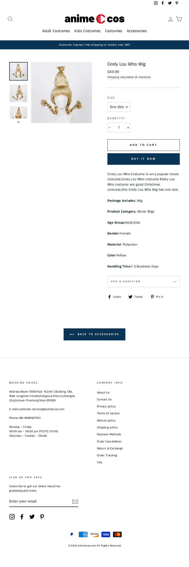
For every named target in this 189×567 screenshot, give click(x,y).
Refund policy (106, 420)
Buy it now (143, 159)
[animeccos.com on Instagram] (12, 516)
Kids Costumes (87, 31)
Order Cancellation (109, 441)
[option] (94, 45)
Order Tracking (107, 455)
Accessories (137, 31)
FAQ (99, 462)
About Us (103, 392)
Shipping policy (107, 427)
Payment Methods (109, 434)
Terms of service (108, 413)
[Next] (18, 120)
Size (111, 98)
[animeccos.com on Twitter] (32, 516)
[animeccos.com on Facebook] (22, 516)
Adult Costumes (56, 31)
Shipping (113, 77)
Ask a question (126, 281)
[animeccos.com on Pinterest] (42, 516)
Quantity (116, 118)
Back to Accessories (97, 334)
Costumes (113, 31)
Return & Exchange (110, 448)
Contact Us (104, 399)
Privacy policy (106, 406)
